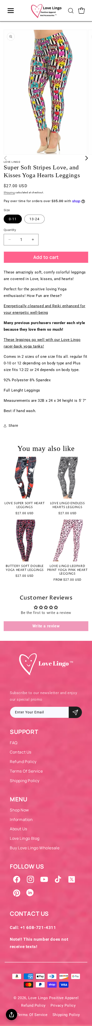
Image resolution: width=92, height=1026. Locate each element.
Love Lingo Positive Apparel (53, 998)
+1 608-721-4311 (38, 927)
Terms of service (32, 1015)
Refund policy (33, 1005)
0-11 (13, 219)
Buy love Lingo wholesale (34, 848)
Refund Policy (23, 761)
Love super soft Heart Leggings (24, 505)
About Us (18, 828)
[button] (70, 10)
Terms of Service (26, 771)
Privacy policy (63, 1005)
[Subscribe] (75, 712)
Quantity (10, 230)
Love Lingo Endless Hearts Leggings (67, 505)
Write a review (46, 626)
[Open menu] (10, 10)
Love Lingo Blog (24, 838)
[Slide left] (5, 158)
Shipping (9, 192)
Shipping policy (66, 1015)
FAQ (14, 742)
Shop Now (19, 810)
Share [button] (13, 425)
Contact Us (20, 752)
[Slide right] (86, 158)
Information (21, 819)
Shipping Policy (24, 780)
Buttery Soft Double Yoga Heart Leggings (25, 568)
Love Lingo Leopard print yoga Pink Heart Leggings (67, 570)
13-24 (34, 219)
